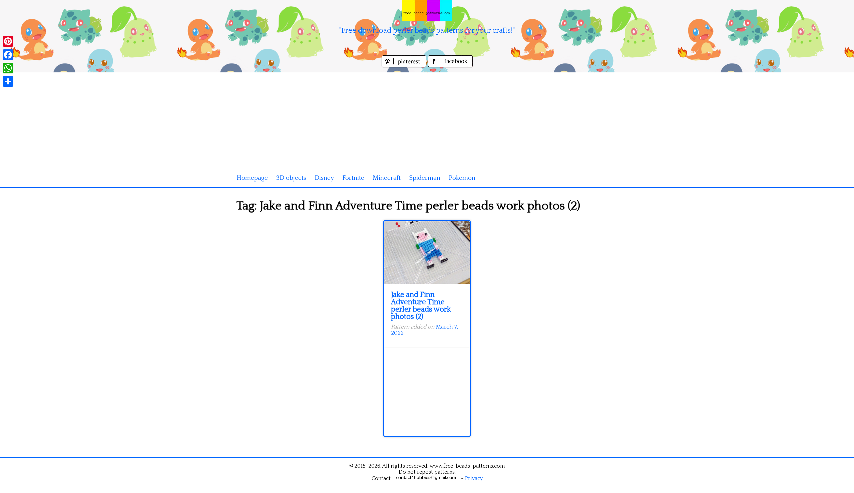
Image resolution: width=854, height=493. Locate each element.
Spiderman (424, 177)
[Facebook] (8, 54)
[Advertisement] (427, 119)
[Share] (8, 81)
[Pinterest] (8, 41)
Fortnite (353, 177)
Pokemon (462, 177)
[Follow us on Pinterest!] (405, 65)
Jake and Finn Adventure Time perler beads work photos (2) (421, 306)
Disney (324, 177)
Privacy (474, 478)
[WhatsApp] (8, 68)
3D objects (291, 177)
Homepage (252, 177)
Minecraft (387, 177)
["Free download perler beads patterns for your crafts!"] (427, 10)
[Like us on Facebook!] (450, 65)
